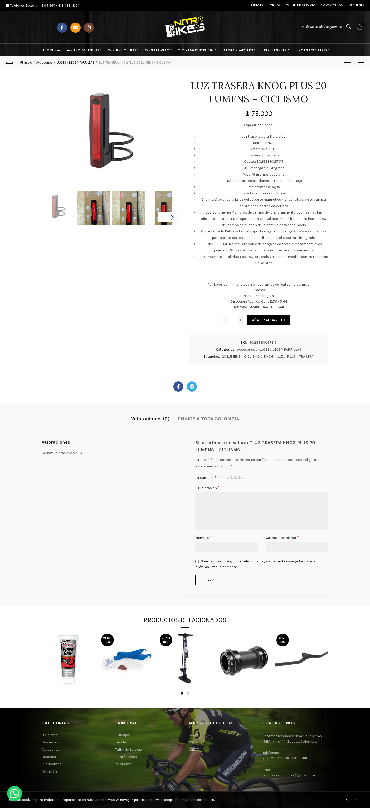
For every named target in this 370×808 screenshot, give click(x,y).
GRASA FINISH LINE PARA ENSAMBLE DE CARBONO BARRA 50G (68, 651)
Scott (193, 735)
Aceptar (352, 800)
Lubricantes (51, 764)
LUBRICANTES (238, 50)
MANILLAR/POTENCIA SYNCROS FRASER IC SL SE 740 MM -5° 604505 (304, 651)
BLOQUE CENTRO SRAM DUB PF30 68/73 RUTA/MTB (243, 651)
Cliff (192, 749)
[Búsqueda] (349, 26)
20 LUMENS (231, 356)
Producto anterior (348, 63)
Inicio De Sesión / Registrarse (322, 27)
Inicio (28, 62)
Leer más (126, 688)
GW (191, 742)
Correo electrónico (282, 537)
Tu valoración (207, 487)
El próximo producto (360, 63)
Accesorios (83, 50)
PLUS (291, 356)
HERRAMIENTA (195, 50)
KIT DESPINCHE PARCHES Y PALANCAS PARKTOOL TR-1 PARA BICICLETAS (126, 650)
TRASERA (306, 356)
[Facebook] (62, 28)
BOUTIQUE (156, 50)
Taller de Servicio (300, 5)
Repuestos (50, 742)
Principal (258, 5)
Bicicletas (50, 735)
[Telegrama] (192, 386)
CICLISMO (252, 356)
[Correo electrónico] (75, 28)
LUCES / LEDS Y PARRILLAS (75, 62)
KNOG (268, 356)
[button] (14, 793)
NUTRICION (277, 50)
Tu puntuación (208, 477)
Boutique (49, 757)
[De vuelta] (9, 63)
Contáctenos (332, 5)
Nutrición (49, 771)
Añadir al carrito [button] (68, 685)
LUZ (280, 356)
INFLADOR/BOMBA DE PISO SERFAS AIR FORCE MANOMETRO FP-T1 (185, 651)
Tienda (275, 5)
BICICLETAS (121, 50)
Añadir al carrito (268, 320)
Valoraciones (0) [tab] (150, 419)
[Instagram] (89, 28)
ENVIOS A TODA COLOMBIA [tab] (208, 419)
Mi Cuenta (356, 5)
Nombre (203, 537)
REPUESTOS (312, 50)
